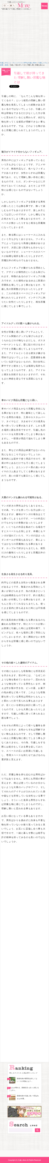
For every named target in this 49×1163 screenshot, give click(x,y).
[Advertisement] (24, 36)
